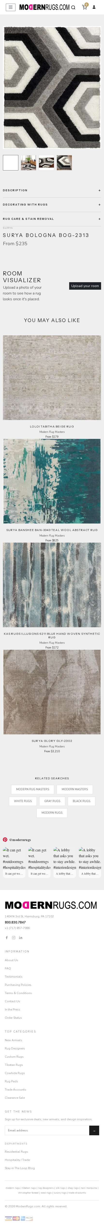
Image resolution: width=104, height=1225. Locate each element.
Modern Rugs (52, 813)
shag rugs (73, 1188)
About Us (11, 960)
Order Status (13, 1018)
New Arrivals (13, 1040)
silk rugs (60, 1188)
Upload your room (85, 286)
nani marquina (89, 1188)
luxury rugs (60, 1193)
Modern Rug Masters (32, 789)
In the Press (12, 1009)
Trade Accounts (15, 1090)
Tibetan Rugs (14, 1065)
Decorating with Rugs (25, 204)
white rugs (23, 801)
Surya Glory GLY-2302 (52, 741)
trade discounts (77, 1193)
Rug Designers (15, 1048)
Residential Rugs (16, 1152)
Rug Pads (11, 1081)
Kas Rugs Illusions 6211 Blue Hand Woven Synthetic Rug (52, 635)
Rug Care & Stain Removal (28, 219)
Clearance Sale (15, 1098)
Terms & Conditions (18, 993)
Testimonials (13, 977)
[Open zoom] (52, 87)
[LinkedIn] (20, 937)
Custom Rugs (14, 1057)
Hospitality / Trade (17, 1160)
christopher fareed (28, 1193)
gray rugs (52, 801)
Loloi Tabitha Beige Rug (52, 426)
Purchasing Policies (18, 985)
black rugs (81, 801)
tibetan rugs (29, 1188)
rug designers (45, 1188)
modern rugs (13, 1188)
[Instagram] (13, 937)
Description (15, 190)
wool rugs (46, 1193)
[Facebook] (6, 937)
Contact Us (12, 1001)
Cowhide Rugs (15, 1073)
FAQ (8, 968)
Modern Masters (75, 789)
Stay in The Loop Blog (20, 1168)
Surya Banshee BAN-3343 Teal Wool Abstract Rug (52, 530)
